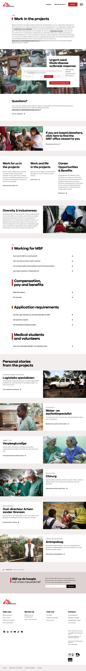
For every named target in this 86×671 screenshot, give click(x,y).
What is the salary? (19, 292)
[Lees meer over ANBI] (70, 659)
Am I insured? (17, 297)
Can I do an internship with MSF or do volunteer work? (30, 346)
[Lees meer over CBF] (71, 655)
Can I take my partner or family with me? (26, 271)
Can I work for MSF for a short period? (25, 256)
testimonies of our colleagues (23, 29)
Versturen (71, 586)
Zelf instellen (28, 76)
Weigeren (59, 76)
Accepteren (48, 76)
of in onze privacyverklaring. (40, 72)
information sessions (56, 31)
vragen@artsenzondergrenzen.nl (75, 633)
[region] (43, 73)
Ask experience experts (20, 320)
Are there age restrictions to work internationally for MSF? (31, 315)
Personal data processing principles (24, 325)
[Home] (3, 569)
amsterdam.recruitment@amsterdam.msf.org (26, 41)
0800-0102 (71, 631)
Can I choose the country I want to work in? (26, 261)
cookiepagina (31, 72)
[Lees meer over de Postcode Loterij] (78, 655)
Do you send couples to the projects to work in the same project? (33, 266)
